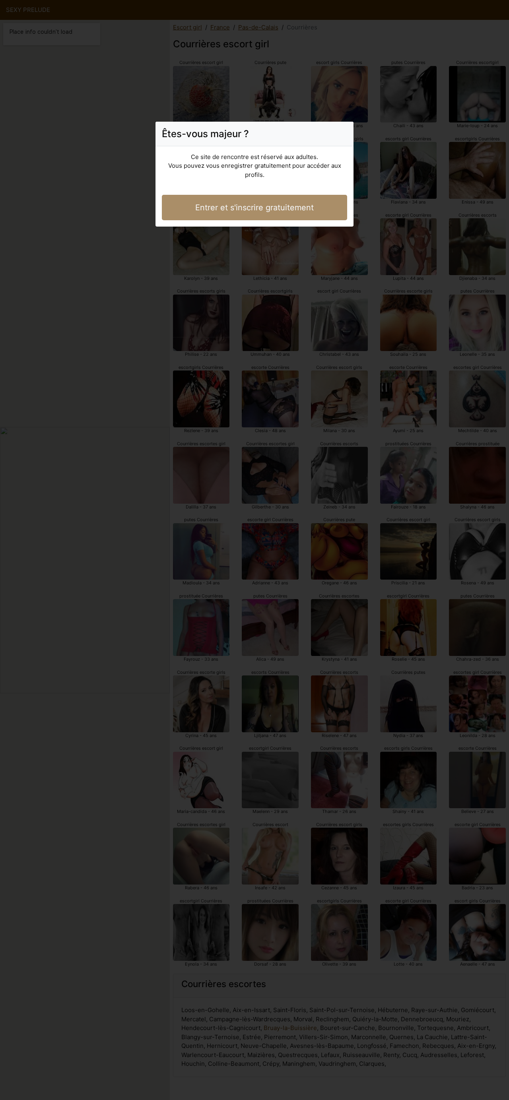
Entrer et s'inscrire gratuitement (254, 207)
